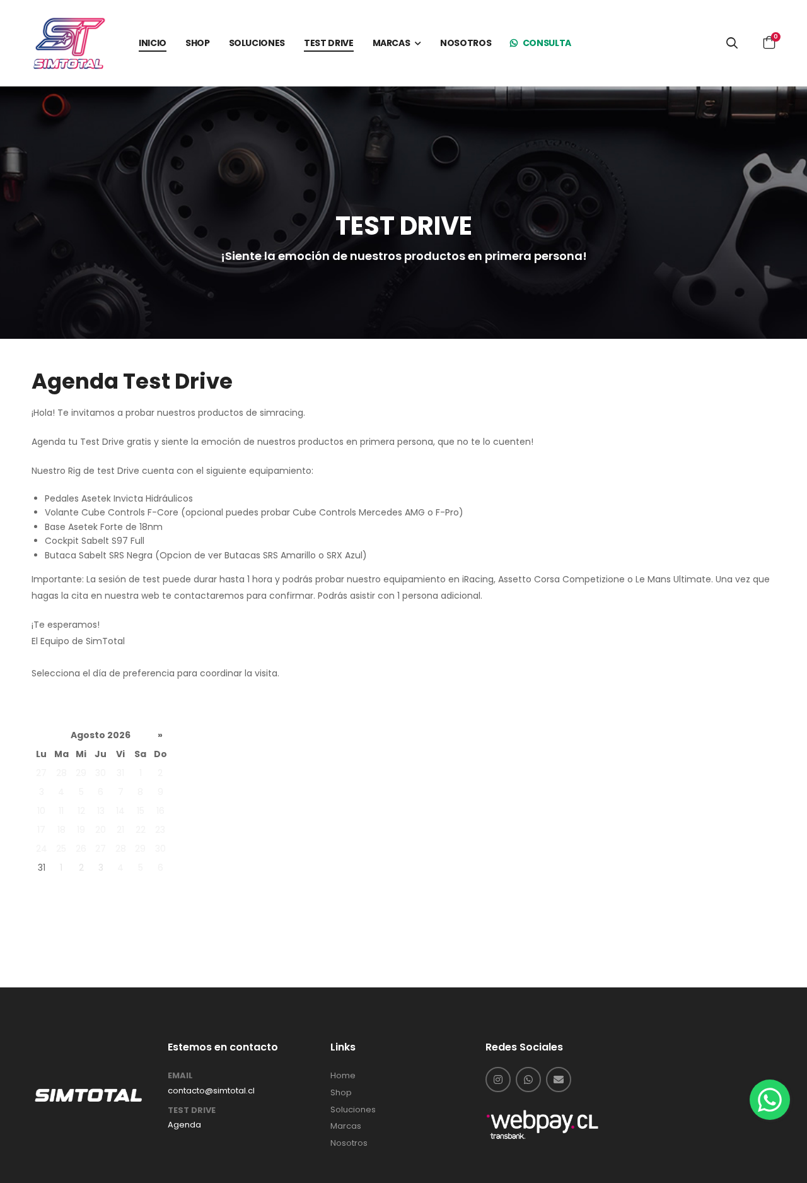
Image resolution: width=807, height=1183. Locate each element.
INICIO (152, 43)
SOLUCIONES (257, 43)
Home (343, 1076)
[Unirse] (561, 1079)
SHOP (197, 43)
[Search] (732, 43)
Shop (341, 1093)
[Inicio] (69, 43)
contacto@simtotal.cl (211, 1091)
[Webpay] (542, 1124)
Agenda (184, 1125)
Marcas (345, 1126)
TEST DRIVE (329, 43)
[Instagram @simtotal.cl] (498, 1079)
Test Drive (192, 1110)
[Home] (88, 1094)
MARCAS (391, 43)
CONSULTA (546, 43)
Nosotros (349, 1143)
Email (180, 1076)
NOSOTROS (465, 43)
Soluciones (353, 1110)
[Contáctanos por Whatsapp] (528, 1079)
